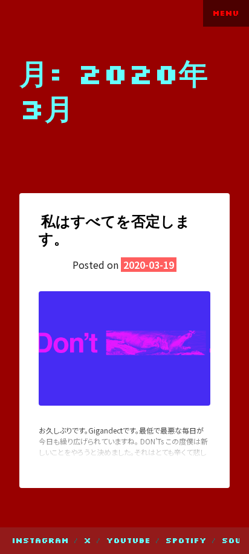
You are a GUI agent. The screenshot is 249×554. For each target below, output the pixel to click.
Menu (226, 13)
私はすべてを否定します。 (114, 229)
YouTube (128, 540)
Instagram (40, 540)
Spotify (186, 540)
